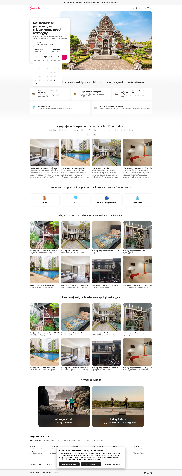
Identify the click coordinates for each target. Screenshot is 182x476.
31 (36, 84)
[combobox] (50, 45)
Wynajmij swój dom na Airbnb (140, 8)
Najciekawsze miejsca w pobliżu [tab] (74, 440)
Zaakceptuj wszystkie (69, 464)
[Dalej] (94, 134)
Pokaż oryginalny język (111, 2)
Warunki (55, 473)
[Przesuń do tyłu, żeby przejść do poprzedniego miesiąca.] (36, 56)
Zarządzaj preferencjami (112, 464)
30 (58, 80)
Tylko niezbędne (91, 464)
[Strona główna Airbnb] (35, 8)
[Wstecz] (87, 134)
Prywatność (47, 473)
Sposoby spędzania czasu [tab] (95, 440)
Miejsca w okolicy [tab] (35, 440)
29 (55, 80)
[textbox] (41, 51)
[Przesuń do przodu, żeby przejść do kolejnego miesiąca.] (58, 56)
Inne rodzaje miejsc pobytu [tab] (52, 440)
